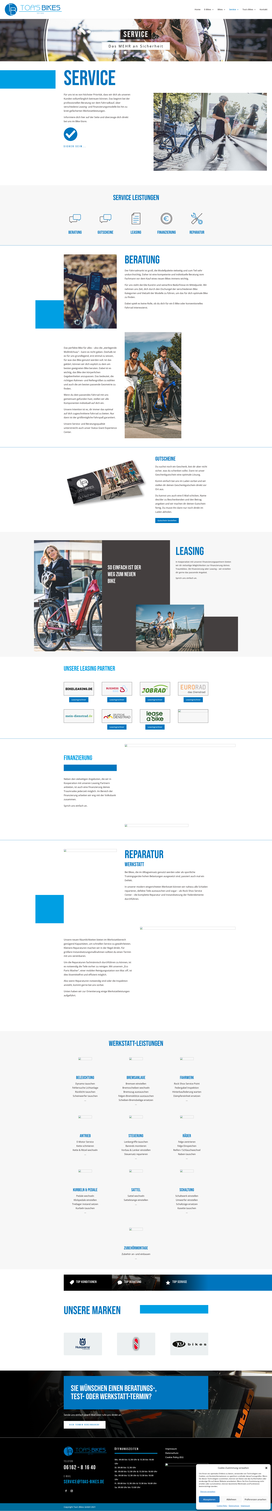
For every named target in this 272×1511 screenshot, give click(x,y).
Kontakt (263, 9)
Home (197, 9)
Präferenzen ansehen (255, 1499)
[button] (266, 1468)
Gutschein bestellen (167, 520)
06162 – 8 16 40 (80, 1467)
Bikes (220, 9)
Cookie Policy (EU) (174, 1457)
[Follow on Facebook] (66, 1491)
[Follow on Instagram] (71, 1491)
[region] (136, 40)
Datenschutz (234, 1505)
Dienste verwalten (207, 1491)
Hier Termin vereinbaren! (84, 1425)
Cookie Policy (222, 1505)
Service (232, 9)
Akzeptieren (209, 1499)
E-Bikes (207, 9)
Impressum (245, 1505)
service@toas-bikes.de (84, 1482)
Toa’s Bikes (248, 9)
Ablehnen (231, 1499)
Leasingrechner (78, 699)
